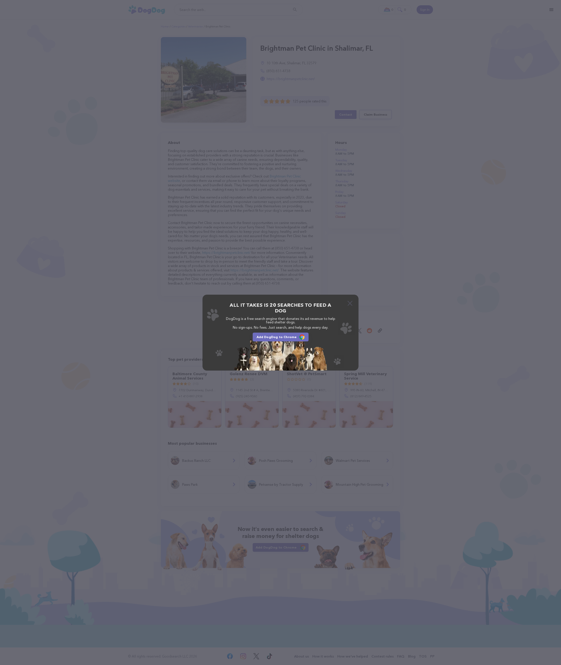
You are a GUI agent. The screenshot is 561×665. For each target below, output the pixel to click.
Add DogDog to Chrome (277, 337)
